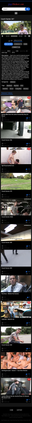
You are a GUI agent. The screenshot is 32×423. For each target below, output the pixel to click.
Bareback (9, 85)
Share (25, 44)
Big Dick (16, 85)
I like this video (9, 41)
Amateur (12, 82)
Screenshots (18, 44)
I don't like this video (12, 41)
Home (11, 410)
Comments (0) (16, 47)
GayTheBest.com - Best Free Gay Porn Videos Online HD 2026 (16, 420)
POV (22, 85)
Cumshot (5, 88)
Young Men (18, 88)
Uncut (11, 88)
